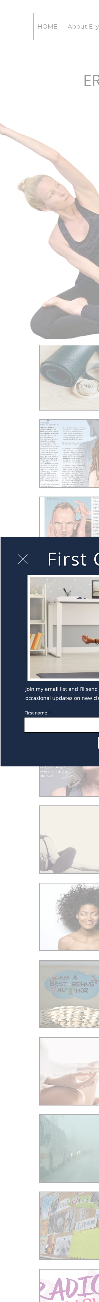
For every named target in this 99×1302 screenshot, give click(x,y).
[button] (23, 559)
